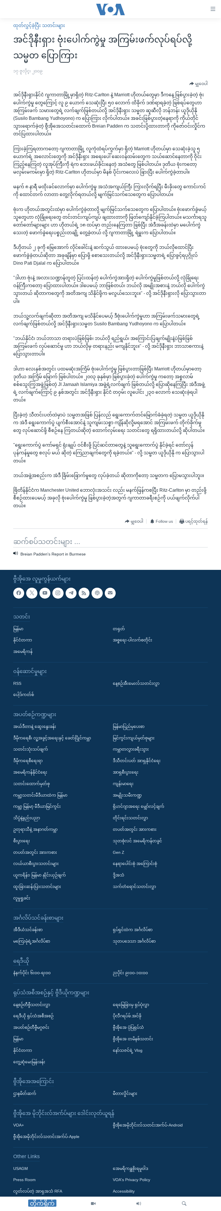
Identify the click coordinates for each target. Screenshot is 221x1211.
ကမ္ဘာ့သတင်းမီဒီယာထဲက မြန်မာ (40, 795)
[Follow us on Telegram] (71, 593)
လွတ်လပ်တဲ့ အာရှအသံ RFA (37, 1191)
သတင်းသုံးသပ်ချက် (30, 749)
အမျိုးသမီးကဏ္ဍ (127, 795)
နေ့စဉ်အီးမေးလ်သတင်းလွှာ (136, 683)
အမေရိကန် (23, 651)
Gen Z (118, 852)
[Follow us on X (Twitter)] (31, 593)
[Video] (93, 1204)
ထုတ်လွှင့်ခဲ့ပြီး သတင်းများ (39, 25)
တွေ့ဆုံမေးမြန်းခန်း (29, 1062)
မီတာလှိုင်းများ (125, 1093)
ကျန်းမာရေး (123, 783)
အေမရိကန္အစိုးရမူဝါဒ (130, 1168)
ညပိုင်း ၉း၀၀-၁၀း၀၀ (130, 973)
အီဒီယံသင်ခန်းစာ (28, 929)
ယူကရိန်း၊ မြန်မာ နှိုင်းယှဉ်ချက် (39, 875)
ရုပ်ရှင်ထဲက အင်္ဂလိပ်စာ (133, 929)
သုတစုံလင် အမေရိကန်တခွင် (137, 841)
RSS (17, 683)
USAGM (20, 1168)
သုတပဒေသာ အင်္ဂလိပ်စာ (134, 941)
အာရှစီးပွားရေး (125, 772)
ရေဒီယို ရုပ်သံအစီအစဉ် (33, 1016)
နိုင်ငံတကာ (22, 640)
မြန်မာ (18, 628)
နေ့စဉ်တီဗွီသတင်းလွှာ (31, 1004)
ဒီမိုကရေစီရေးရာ (28, 760)
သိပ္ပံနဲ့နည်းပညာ (26, 818)
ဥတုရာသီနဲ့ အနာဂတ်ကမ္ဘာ (35, 829)
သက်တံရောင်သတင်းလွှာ (134, 886)
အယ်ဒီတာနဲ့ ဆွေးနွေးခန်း (34, 726)
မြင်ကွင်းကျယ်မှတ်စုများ (134, 738)
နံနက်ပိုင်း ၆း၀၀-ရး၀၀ (32, 973)
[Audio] (138, 1204)
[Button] (198, 84)
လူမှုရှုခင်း (21, 898)
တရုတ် (119, 628)
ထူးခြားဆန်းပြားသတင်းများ (37, 886)
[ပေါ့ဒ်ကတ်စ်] (97, 593)
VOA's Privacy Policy (131, 1180)
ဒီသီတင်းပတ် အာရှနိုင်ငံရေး (137, 760)
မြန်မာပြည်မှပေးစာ (128, 726)
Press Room (24, 1180)
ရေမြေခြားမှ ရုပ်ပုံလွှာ (131, 1004)
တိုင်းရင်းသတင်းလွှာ (130, 818)
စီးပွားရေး (21, 841)
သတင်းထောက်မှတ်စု (31, 783)
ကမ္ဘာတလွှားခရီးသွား (131, 749)
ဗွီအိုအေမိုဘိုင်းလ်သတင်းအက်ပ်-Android (148, 1125)
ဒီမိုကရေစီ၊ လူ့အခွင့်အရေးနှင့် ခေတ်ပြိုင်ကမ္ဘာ (52, 738)
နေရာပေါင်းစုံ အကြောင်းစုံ (135, 864)
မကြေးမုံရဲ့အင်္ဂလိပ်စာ (31, 941)
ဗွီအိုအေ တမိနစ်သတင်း (133, 1039)
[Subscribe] (110, 593)
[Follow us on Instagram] (57, 593)
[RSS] (84, 593)
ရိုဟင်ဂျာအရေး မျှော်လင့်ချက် (138, 806)
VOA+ (18, 1125)
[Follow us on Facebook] (18, 593)
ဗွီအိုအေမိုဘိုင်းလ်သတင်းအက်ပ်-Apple (46, 1137)
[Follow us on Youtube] (44, 593)
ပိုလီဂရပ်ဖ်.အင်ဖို (127, 1016)
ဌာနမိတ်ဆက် (24, 1093)
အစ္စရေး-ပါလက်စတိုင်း (132, 640)
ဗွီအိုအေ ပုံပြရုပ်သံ (128, 1027)
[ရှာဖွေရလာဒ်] (184, 1204)
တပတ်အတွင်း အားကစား (35, 852)
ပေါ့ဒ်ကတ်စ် (23, 695)
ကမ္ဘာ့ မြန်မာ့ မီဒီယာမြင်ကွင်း (37, 806)
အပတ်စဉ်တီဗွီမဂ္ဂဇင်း (31, 1027)
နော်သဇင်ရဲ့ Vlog (127, 1050)
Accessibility (124, 1191)
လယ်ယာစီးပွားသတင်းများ (36, 864)
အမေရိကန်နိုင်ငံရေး (30, 772)
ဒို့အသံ (118, 875)
